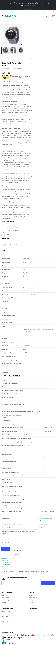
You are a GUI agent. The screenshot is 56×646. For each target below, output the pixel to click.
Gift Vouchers (4, 616)
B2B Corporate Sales (34, 600)
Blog (2, 570)
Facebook (2, 245)
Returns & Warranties (6, 605)
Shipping (3, 602)
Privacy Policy (4, 595)
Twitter (5, 245)
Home (1, 20)
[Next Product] (31, 63)
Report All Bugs (47, 571)
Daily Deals (4, 568)
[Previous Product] (29, 63)
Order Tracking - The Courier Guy (9, 600)
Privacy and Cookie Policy (7, 558)
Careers (31, 602)
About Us (31, 595)
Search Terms (4, 560)
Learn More (28, 8)
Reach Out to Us (5, 621)
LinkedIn (8, 245)
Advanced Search (5, 562)
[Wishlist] (46, 16)
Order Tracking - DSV (6, 597)
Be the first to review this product (15, 68)
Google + (11, 245)
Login (2, 619)
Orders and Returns (6, 564)
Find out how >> (5, 234)
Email (13, 245)
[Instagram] (53, 12)
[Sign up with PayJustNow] (5, 238)
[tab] (28, 251)
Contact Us (4, 566)
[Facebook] (49, 12)
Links (44, 11)
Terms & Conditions (33, 597)
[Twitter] (51, 12)
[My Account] (50, 16)
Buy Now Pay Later (5, 611)
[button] (21, 44)
